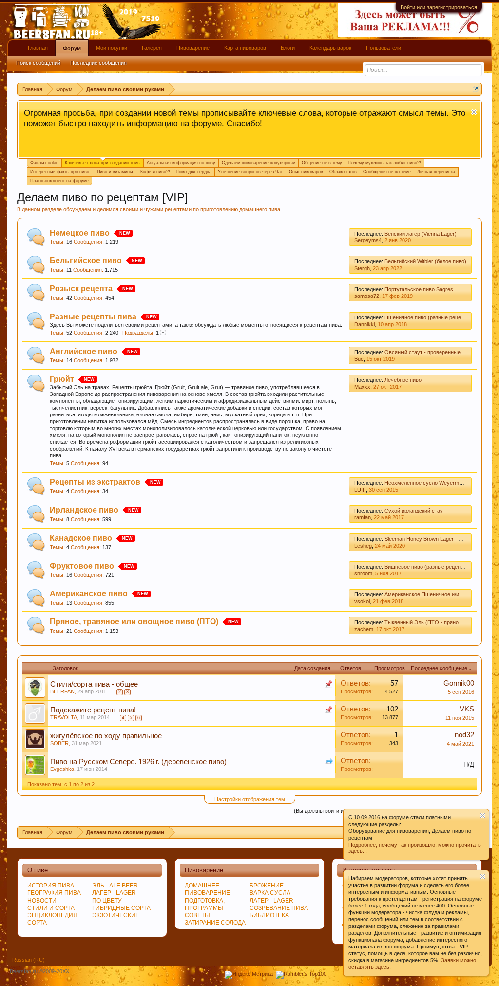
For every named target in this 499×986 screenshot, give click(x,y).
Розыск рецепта (81, 288)
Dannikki (364, 324)
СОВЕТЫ (197, 915)
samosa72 (366, 296)
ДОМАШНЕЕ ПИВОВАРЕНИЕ (207, 889)
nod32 (464, 735)
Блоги (288, 48)
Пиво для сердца (193, 171)
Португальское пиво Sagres (418, 289)
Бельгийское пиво (86, 260)
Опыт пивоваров (306, 171)
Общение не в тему (322, 162)
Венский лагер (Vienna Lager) (420, 234)
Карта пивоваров (245, 48)
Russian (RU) (28, 960)
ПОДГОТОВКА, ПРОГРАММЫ (205, 904)
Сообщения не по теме (387, 171)
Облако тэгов (343, 171)
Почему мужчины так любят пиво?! (384, 162)
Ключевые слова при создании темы (102, 162)
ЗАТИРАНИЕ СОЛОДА (215, 922)
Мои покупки (111, 48)
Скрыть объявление (474, 112)
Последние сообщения (98, 63)
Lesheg (363, 546)
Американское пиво (89, 594)
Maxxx (362, 387)
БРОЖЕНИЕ (267, 885)
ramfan (362, 517)
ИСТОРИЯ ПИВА (50, 885)
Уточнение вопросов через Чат (250, 171)
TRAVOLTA (63, 717)
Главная (38, 48)
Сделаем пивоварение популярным (258, 162)
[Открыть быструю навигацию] (476, 89)
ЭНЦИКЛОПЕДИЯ (52, 915)
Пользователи (383, 48)
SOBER (59, 743)
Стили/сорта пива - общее (94, 684)
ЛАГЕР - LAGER (114, 892)
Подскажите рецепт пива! (93, 710)
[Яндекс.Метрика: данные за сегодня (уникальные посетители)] (249, 975)
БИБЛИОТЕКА (269, 915)
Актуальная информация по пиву (181, 162)
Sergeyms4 (368, 240)
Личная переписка (436, 171)
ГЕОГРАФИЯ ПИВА (54, 892)
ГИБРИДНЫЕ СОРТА (121, 908)
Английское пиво (83, 351)
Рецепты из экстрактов (95, 482)
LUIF (360, 490)
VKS (467, 709)
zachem (363, 629)
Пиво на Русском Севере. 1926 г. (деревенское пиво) (138, 762)
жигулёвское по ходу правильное (106, 736)
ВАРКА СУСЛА (270, 892)
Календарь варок (330, 48)
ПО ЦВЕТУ (107, 900)
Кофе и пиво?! (155, 171)
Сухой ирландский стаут (414, 510)
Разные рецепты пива (93, 317)
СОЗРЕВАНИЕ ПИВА (279, 908)
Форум (72, 48)
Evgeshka (62, 769)
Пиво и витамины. (115, 171)
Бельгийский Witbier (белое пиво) (425, 261)
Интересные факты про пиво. (60, 171)
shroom (363, 573)
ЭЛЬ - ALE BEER (115, 885)
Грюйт (62, 379)
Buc (359, 359)
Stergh (362, 268)
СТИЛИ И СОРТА (51, 908)
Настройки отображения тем (249, 799)
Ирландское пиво (84, 510)
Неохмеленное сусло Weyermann (426, 483)
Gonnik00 (458, 683)
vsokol (362, 601)
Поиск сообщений (38, 63)
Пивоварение (193, 48)
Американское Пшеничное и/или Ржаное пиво (441, 594)
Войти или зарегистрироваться (439, 7)
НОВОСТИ (42, 900)
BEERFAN (62, 691)
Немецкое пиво (80, 233)
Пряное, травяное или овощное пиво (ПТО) (134, 621)
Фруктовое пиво (82, 566)
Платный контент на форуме (59, 180)
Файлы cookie (44, 162)
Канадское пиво (81, 538)
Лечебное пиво (403, 380)
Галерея (152, 48)
